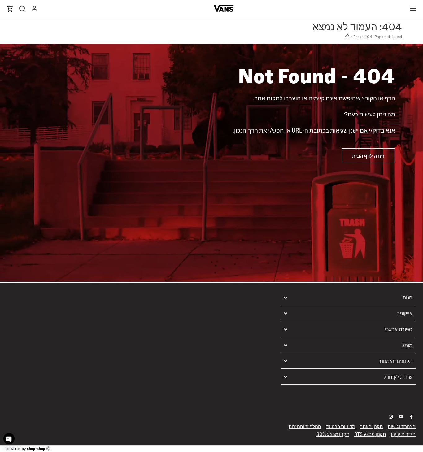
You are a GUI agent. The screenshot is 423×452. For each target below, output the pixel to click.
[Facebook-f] (411, 416)
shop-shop (36, 448)
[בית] (347, 36)
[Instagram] (390, 416)
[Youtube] (401, 416)
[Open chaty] (9, 438)
